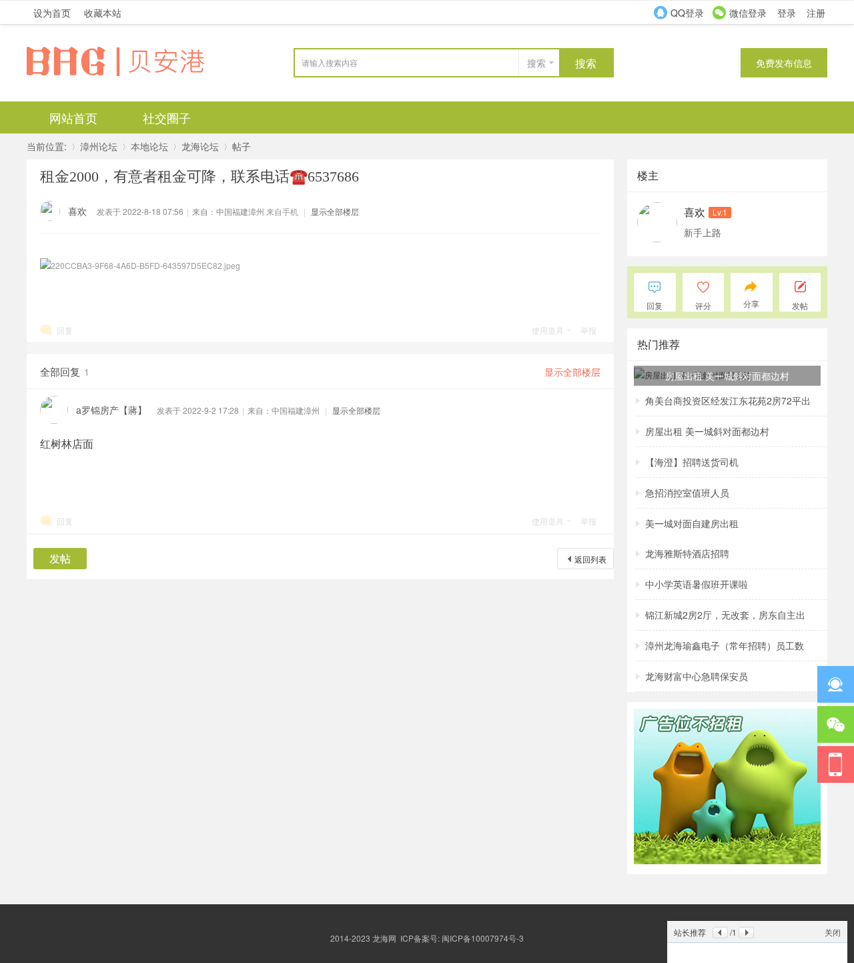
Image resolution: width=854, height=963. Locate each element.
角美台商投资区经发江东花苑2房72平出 (728, 400)
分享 (751, 303)
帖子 (241, 146)
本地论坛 (149, 146)
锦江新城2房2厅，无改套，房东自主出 (725, 614)
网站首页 (73, 117)
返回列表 (590, 559)
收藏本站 (102, 12)
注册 (816, 12)
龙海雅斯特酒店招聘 (687, 553)
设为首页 (52, 12)
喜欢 (77, 211)
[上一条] (720, 932)
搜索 (536, 62)
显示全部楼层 (335, 211)
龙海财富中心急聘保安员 (696, 676)
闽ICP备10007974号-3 (483, 938)
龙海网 (384, 938)
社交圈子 (167, 117)
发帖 (60, 558)
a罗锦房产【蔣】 (111, 409)
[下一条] (746, 932)
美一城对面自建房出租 (692, 523)
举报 (588, 330)
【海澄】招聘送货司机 (692, 461)
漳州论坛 (98, 146)
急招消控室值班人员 (687, 492)
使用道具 (548, 330)
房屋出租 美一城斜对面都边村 (707, 431)
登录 (786, 12)
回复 (65, 330)
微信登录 (748, 12)
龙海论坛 (200, 146)
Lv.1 (720, 212)
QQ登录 (687, 12)
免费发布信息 (784, 62)
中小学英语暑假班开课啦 (696, 584)
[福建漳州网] (127, 74)
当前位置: (47, 146)
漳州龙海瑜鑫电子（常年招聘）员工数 (724, 645)
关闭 (833, 932)
